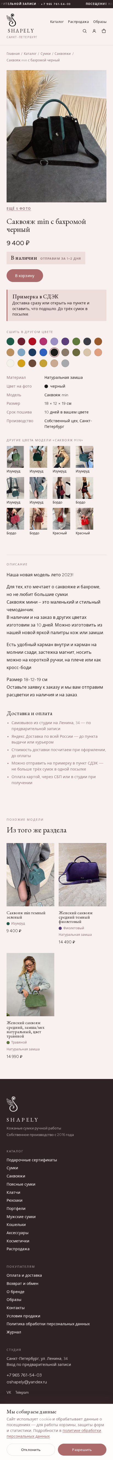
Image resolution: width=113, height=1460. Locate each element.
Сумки (46, 54)
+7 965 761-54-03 (48, 4)
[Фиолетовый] (65, 341)
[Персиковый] (98, 352)
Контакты (16, 1308)
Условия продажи (23, 1316)
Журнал (14, 1332)
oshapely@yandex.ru (27, 1381)
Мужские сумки (21, 1217)
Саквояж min (56, 395)
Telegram (22, 1392)
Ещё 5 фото (19, 209)
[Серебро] (65, 363)
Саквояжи (63, 54)
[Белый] (10, 363)
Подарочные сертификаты (32, 1160)
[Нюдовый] (54, 363)
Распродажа (78, 22)
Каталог (57, 22)
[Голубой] (21, 352)
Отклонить (31, 1450)
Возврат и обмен (22, 1283)
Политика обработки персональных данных (48, 1324)
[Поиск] (84, 31)
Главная (13, 54)
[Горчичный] (43, 363)
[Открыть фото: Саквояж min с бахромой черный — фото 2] (56, 136)
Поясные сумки (21, 1184)
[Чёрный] (54, 352)
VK (9, 1392)
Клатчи (13, 1192)
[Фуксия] (43, 341)
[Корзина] (103, 31)
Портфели (16, 1208)
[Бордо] (21, 341)
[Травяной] (76, 341)
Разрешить (82, 1450)
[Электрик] (43, 352)
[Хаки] (76, 352)
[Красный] (32, 341)
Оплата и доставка (24, 1275)
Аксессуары (18, 1233)
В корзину (25, 276)
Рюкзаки (14, 1200)
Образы (99, 22)
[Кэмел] (10, 352)
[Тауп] (65, 352)
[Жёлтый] (21, 363)
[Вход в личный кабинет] (94, 31)
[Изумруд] (10, 341)
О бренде (15, 1292)
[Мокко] (32, 363)
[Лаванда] (54, 341)
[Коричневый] (98, 341)
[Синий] (32, 352)
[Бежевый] (87, 352)
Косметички (18, 1241)
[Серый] (87, 341)
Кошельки (16, 1224)
